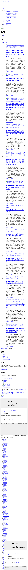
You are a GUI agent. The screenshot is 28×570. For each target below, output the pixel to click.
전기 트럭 (4, 393)
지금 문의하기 (4, 369)
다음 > (5, 348)
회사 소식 (5, 42)
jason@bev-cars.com (7, 378)
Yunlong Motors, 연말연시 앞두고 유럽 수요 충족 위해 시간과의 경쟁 (15, 260)
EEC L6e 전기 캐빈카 (11, 14)
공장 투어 (8, 23)
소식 (4, 18)
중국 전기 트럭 (4, 392)
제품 (4, 10)
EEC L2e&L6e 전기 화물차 (12, 13)
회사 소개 (5, 21)
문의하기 (5, 24)
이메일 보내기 (4, 396)
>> (7, 348)
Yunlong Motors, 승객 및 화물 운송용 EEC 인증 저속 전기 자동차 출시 (15, 305)
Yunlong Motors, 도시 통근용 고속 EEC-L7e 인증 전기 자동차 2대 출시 (15, 187)
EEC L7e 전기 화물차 (11, 17)
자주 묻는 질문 (6, 20)
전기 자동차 (10, 393)
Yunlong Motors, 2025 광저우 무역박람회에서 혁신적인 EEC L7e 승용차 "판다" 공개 (15, 330)
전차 (9, 392)
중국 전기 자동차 (15, 392)
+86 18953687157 (7, 376)
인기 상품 (21, 389)
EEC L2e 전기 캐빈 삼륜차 (12, 11)
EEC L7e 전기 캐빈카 (11, 16)
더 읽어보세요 (9, 71)
